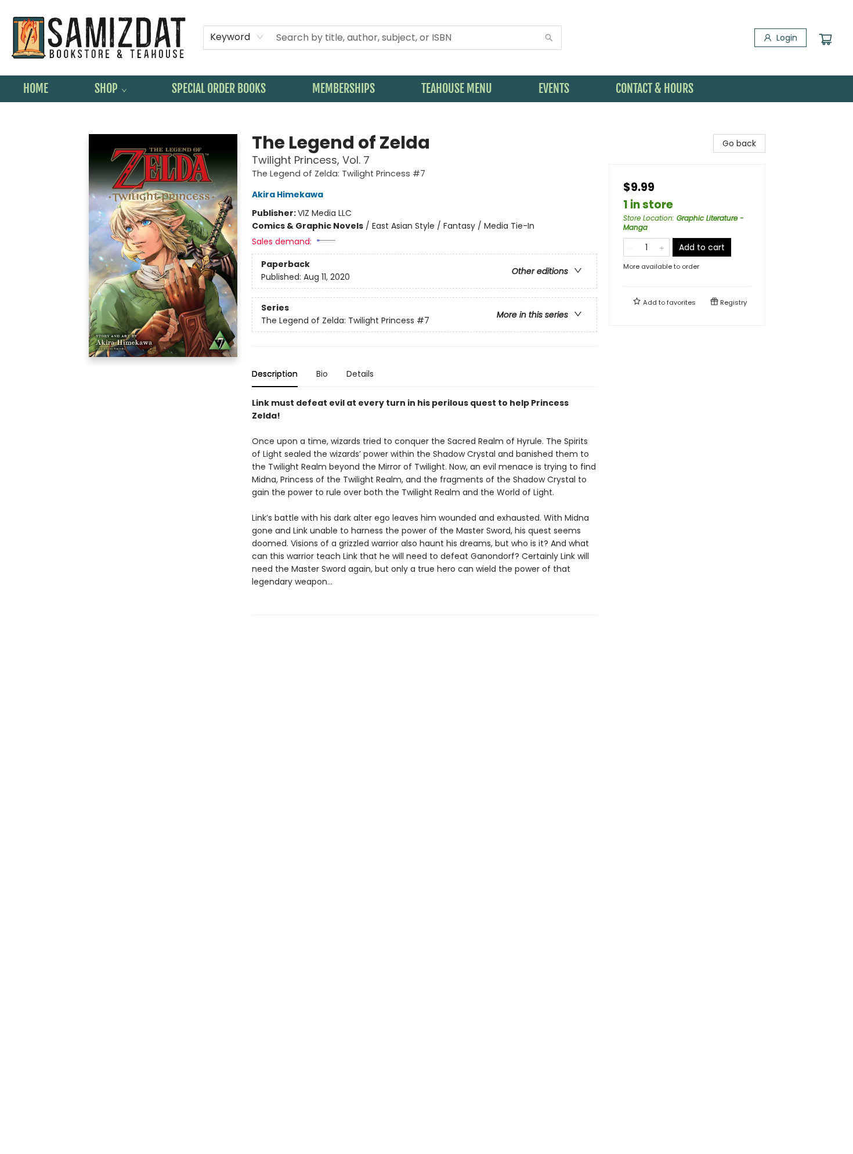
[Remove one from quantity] (631, 247)
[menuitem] (35, 88)
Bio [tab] (322, 374)
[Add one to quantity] (662, 247)
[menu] (426, 88)
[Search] (549, 37)
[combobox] (237, 37)
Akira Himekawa (287, 194)
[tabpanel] (424, 505)
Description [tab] (275, 374)
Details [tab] (360, 374)
